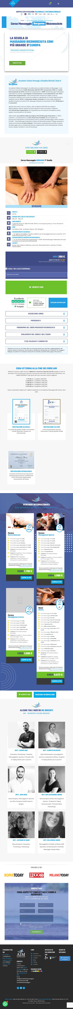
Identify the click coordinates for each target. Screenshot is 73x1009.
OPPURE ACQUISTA (38, 302)
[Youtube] (21, 988)
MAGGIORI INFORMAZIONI (58, 303)
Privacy (35, 962)
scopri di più (26, 577)
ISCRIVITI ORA (37, 287)
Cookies (35, 964)
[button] (4, 875)
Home (22, 20)
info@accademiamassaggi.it (25, 978)
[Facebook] (18, 988)
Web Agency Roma (41, 1003)
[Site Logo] (17, 3)
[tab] (31, 152)
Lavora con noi (37, 955)
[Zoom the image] (21, 723)
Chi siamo (35, 953)
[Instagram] (24, 988)
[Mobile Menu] (58, 3)
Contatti (35, 957)
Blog (34, 960)
